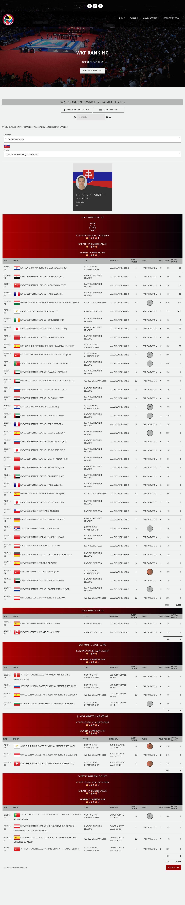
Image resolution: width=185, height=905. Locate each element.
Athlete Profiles (77, 110)
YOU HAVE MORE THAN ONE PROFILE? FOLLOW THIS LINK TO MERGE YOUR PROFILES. (37, 127)
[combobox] (92, 139)
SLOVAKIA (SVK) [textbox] (14, 139)
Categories (110, 110)
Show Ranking (92, 71)
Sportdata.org (171, 18)
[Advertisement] (92, 886)
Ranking (134, 18)
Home (122, 18)
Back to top (173, 867)
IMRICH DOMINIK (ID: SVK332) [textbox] (22, 154)
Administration (150, 18)
